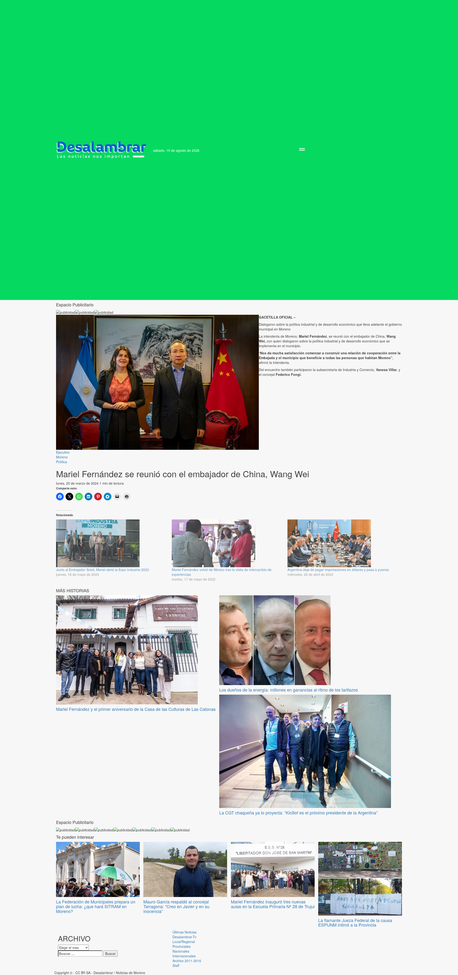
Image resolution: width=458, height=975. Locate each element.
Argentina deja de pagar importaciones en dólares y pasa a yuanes (338, 569)
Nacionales (180, 951)
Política (61, 461)
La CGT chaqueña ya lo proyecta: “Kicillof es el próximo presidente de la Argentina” (298, 812)
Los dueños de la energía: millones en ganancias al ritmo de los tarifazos (288, 690)
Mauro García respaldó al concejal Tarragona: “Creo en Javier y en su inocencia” (176, 906)
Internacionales (184, 956)
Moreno (62, 457)
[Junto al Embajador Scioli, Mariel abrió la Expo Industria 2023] (111, 543)
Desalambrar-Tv (184, 936)
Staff (175, 965)
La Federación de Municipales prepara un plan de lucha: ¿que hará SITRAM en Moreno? (95, 906)
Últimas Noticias (184, 932)
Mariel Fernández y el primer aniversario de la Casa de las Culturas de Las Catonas (136, 709)
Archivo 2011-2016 (186, 960)
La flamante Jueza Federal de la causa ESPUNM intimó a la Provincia (355, 922)
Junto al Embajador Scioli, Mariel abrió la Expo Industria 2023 (102, 569)
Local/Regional (183, 941)
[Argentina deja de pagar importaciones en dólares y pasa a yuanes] (342, 543)
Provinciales (181, 946)
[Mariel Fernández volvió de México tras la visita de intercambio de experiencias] (227, 543)
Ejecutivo (63, 452)
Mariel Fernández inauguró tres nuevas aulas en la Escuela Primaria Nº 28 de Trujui (273, 903)
